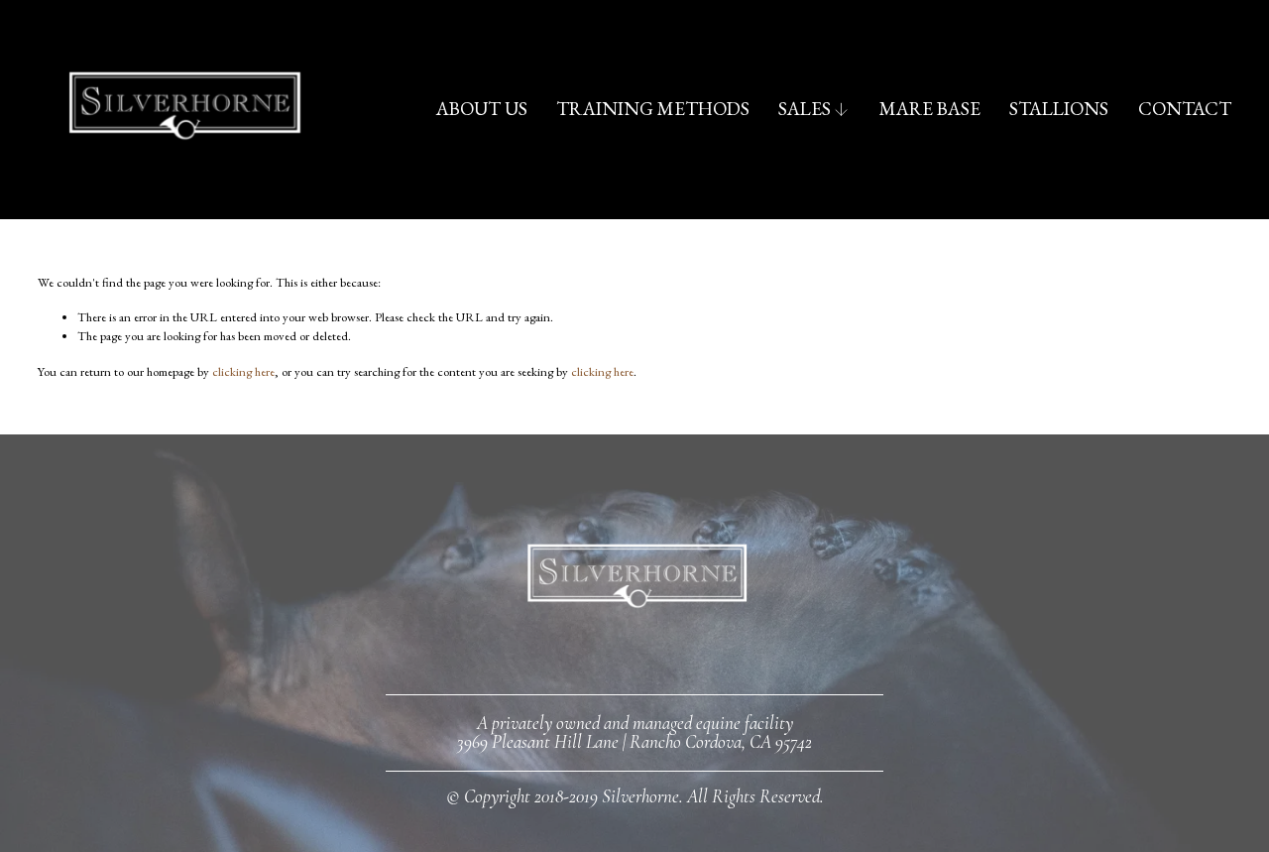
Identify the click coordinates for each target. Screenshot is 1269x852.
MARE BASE (930, 108)
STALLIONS (1058, 108)
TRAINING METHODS (653, 108)
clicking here (243, 371)
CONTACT (1184, 108)
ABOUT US (481, 108)
